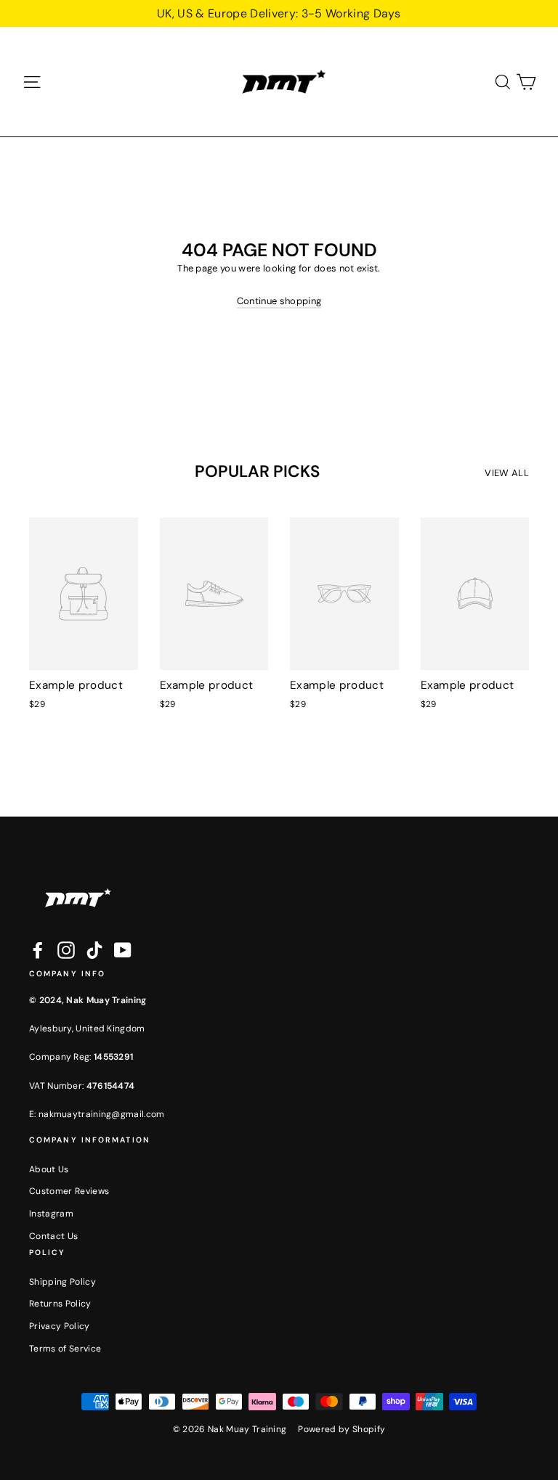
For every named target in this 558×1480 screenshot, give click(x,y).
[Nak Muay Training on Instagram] (66, 950)
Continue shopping (279, 301)
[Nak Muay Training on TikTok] (94, 950)
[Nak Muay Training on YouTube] (123, 950)
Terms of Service (65, 1348)
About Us (49, 1169)
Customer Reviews (69, 1191)
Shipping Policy (62, 1282)
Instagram (51, 1213)
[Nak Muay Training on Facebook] (37, 950)
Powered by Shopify (341, 1429)
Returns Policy (60, 1303)
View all (507, 473)
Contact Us (53, 1236)
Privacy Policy (59, 1326)
